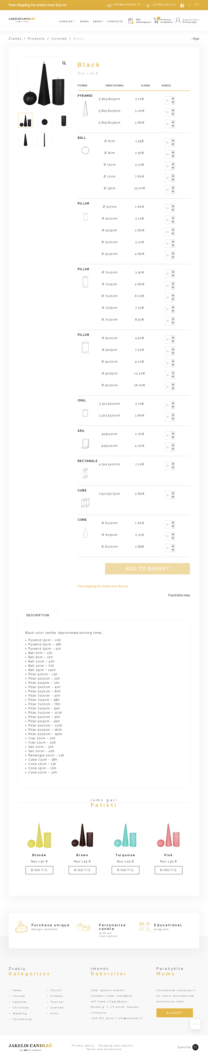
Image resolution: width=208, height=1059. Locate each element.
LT (197, 4)
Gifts (55, 1013)
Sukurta (184, 1047)
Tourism (57, 1001)
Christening (22, 1019)
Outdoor (57, 996)
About (98, 21)
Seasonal (20, 1001)
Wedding (20, 1013)
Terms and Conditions (104, 1049)
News (84, 21)
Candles (66, 21)
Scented (57, 1007)
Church (56, 990)
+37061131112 (163, 4)
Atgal (196, 38)
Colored (59, 38)
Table (17, 990)
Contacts (115, 21)
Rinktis (39, 870)
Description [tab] (37, 615)
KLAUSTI (175, 1012)
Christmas (21, 1007)
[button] (64, 63)
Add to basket (147, 569)
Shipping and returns (116, 1045)
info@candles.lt (127, 4)
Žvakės (15, 38)
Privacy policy (83, 1045)
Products (36, 38)
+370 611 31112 (102, 1018)
